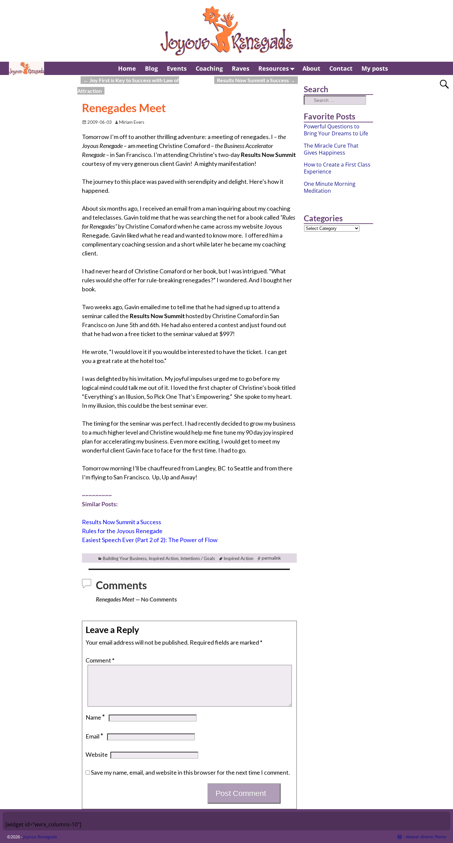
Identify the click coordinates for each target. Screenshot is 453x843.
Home (127, 68)
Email (94, 736)
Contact (341, 68)
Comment (100, 660)
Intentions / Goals (197, 558)
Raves (240, 68)
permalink (271, 558)
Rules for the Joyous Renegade (122, 530)
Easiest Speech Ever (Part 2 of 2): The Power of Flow (150, 539)
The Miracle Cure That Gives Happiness (331, 149)
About (311, 68)
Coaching (209, 68)
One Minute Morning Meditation (330, 187)
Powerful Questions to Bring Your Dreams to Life (336, 130)
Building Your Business (125, 558)
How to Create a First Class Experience (337, 168)
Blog (151, 68)
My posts (374, 68)
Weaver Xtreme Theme (426, 837)
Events (177, 68)
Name (95, 717)
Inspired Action (163, 558)
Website (97, 754)
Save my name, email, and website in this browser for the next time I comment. (190, 772)
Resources (273, 68)
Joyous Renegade (40, 837)
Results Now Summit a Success (256, 80)
